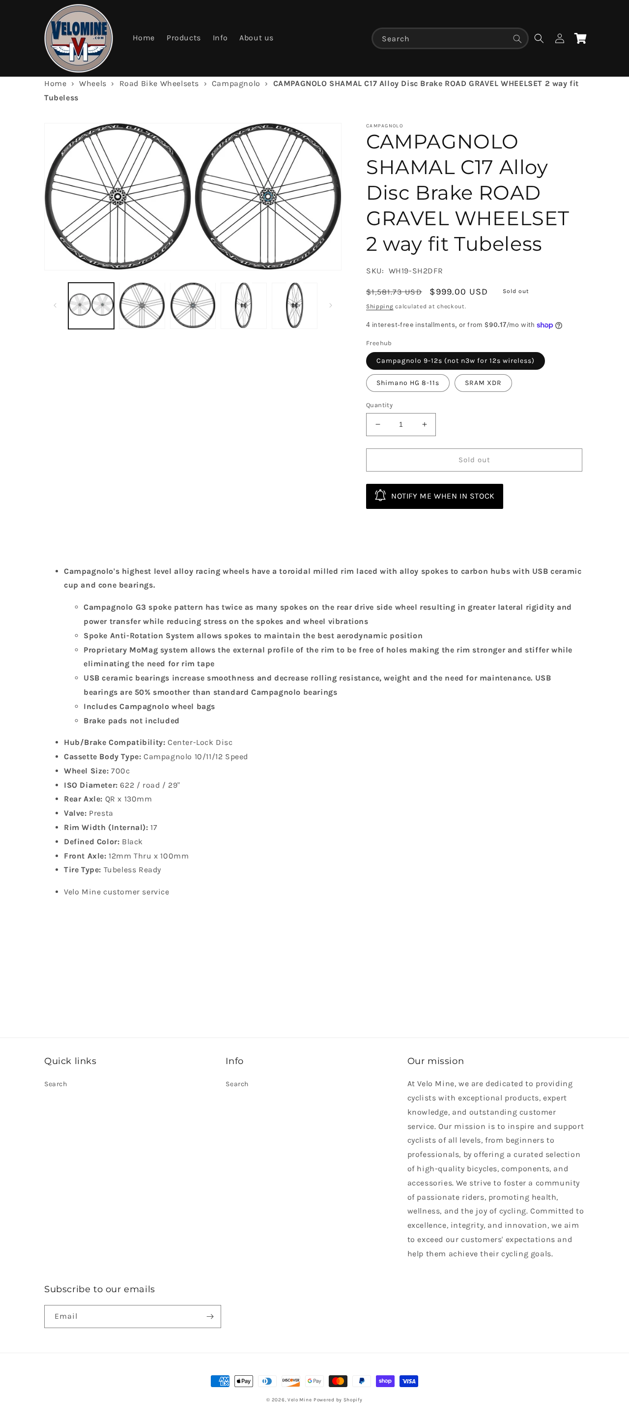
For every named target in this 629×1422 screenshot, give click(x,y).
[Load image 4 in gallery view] (243, 305)
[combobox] (450, 38)
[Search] (517, 39)
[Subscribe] (210, 1316)
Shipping (380, 306)
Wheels (93, 83)
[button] (539, 38)
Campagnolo (236, 83)
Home (55, 83)
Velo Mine (299, 1400)
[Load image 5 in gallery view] (294, 305)
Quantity (379, 405)
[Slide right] (331, 305)
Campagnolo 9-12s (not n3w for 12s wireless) (455, 360)
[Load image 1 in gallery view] (91, 305)
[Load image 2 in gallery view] (142, 305)
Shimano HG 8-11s (407, 383)
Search (55, 1084)
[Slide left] (55, 305)
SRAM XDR (483, 383)
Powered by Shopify (338, 1400)
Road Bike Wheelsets (159, 83)
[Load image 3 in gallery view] (193, 305)
